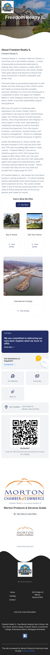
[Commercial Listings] (23, 276)
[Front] (8, 7)
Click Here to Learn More (26, 514)
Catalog (12, 596)
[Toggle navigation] (46, 7)
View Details (12, 245)
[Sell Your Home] (35, 221)
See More (24, 205)
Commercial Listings (23, 301)
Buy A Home (11, 235)
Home (12, 592)
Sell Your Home (34, 235)
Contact (12, 600)
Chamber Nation (28, 651)
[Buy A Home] (12, 221)
